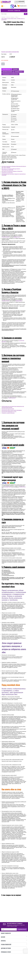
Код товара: (4, 54)
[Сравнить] (3, 64)
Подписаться (22, 929)
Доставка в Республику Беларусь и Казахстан (12, 171)
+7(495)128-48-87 (5, 237)
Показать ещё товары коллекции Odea (10, 51)
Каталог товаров (14, 10)
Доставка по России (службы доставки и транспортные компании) (11, 169)
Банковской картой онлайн (8, 408)
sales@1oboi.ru (17, 237)
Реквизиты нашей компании (8, 413)
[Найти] (25, 14)
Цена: (3, 57)
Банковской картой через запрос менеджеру (12, 410)
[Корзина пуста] (18, 6)
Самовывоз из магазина (7, 172)
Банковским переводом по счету (9, 411)
